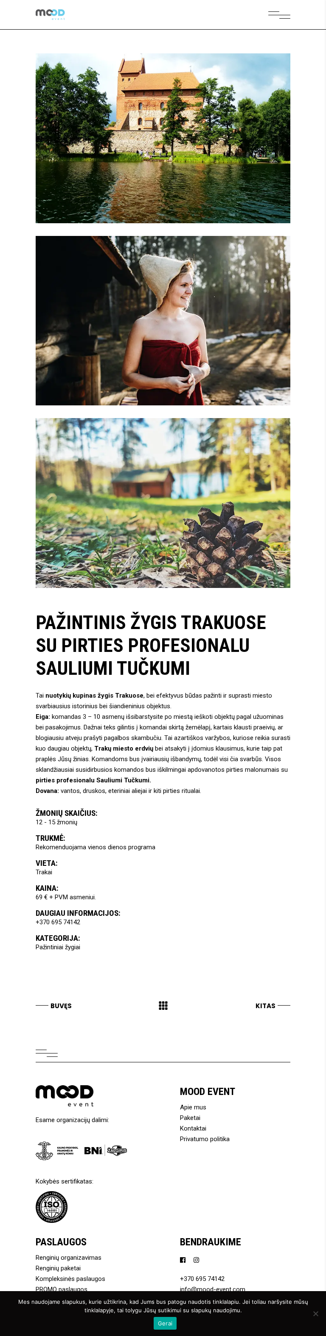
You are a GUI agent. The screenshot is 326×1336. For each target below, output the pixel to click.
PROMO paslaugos (61, 1289)
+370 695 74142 (58, 922)
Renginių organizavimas (68, 1257)
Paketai (190, 1118)
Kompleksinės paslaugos (70, 1279)
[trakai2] (163, 138)
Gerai (165, 1323)
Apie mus (193, 1107)
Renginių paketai (58, 1268)
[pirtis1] (163, 503)
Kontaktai (193, 1128)
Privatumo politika (205, 1139)
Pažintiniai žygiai (58, 947)
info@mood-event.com (212, 1289)
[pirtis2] (163, 321)
